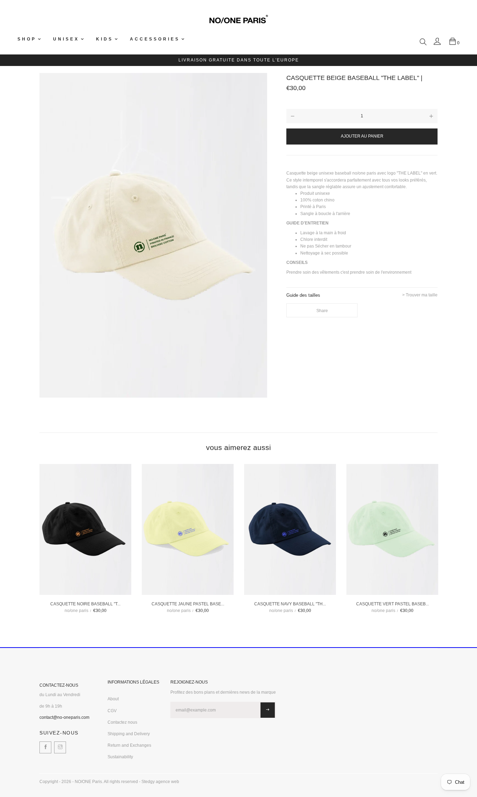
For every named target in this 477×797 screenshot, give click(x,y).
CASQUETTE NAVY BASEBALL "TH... (290, 604)
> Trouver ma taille (420, 295)
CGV (112, 710)
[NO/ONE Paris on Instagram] (60, 747)
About (113, 698)
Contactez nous (122, 722)
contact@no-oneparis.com (64, 717)
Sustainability (120, 756)
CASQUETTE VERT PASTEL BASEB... (392, 604)
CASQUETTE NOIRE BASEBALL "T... (85, 604)
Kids (104, 39)
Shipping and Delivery (129, 733)
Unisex (66, 39)
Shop (26, 39)
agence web (167, 781)
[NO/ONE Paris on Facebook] (45, 747)
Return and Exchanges (129, 745)
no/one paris (76, 610)
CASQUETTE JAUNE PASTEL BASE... (188, 604)
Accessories (155, 39)
